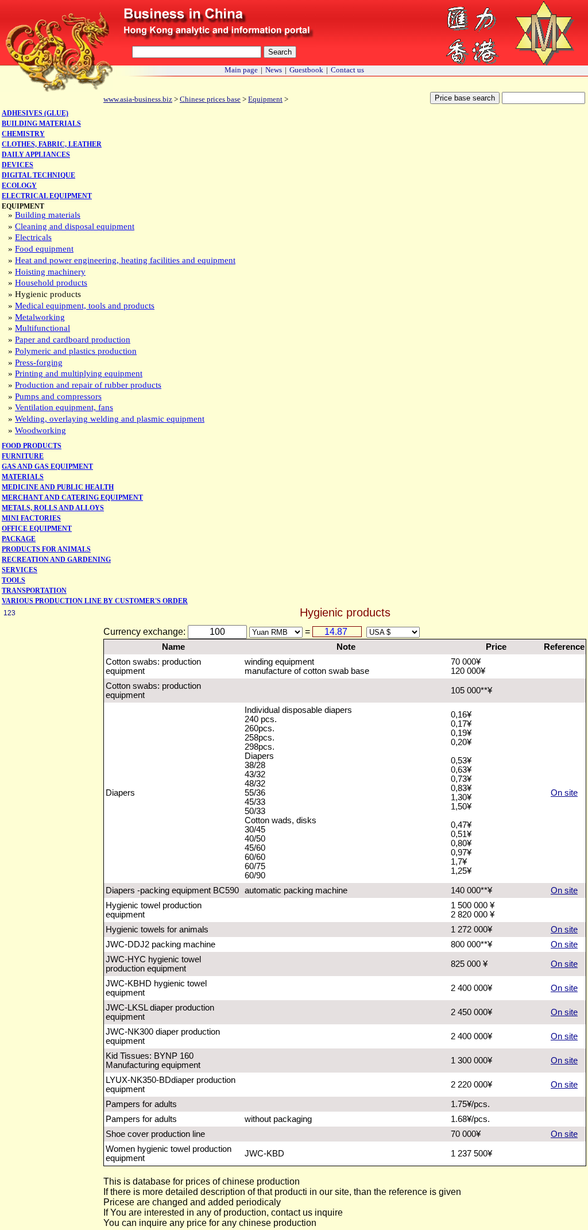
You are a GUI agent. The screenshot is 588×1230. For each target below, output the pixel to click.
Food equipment (44, 248)
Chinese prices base (210, 99)
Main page (241, 69)
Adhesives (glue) (35, 113)
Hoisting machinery (50, 271)
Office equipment (37, 529)
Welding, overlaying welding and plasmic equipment (109, 418)
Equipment (265, 99)
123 (9, 613)
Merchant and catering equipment (72, 497)
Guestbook (306, 69)
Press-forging (39, 362)
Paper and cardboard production (72, 339)
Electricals (33, 237)
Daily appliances (36, 155)
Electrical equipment (47, 196)
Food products (31, 446)
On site (564, 792)
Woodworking (40, 430)
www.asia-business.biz (137, 99)
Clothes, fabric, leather (52, 144)
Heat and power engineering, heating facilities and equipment (125, 260)
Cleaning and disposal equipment (74, 226)
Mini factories (31, 518)
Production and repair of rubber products (88, 385)
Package (19, 539)
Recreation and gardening (56, 560)
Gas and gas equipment (47, 466)
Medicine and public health (58, 487)
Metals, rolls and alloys (53, 508)
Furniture (23, 456)
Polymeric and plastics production (76, 351)
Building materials (41, 123)
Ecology (19, 186)
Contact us (347, 69)
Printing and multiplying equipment (78, 373)
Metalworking (40, 317)
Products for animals (46, 549)
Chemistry (23, 134)
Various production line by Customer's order (95, 601)
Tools (13, 580)
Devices (17, 165)
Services (19, 570)
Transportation (34, 591)
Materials (23, 477)
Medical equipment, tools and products (84, 305)
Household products (51, 282)
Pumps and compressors (58, 396)
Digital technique (38, 175)
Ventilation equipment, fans (64, 407)
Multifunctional (42, 328)
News (273, 69)
